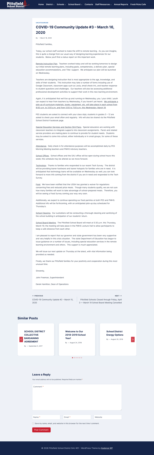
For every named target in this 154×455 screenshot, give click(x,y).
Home (41, 4)
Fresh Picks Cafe (138, 4)
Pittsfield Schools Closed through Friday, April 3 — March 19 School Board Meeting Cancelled (100, 299)
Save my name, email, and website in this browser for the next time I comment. (67, 423)
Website (98, 417)
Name (36, 417)
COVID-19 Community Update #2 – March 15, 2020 (52, 299)
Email (67, 417)
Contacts (89, 4)
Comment (38, 387)
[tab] (72, 357)
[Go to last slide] (21, 339)
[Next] (133, 339)
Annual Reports (121, 4)
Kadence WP (107, 448)
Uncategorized (42, 23)
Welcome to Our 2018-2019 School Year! (75, 335)
